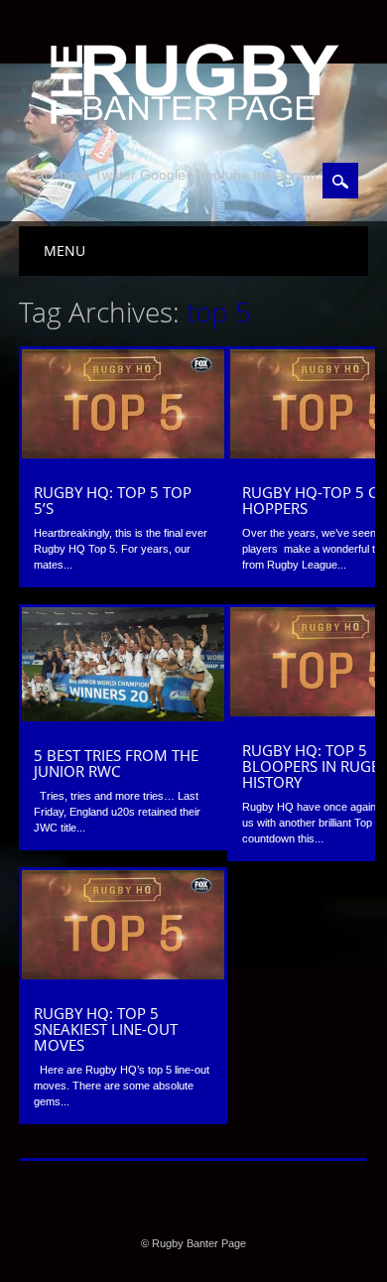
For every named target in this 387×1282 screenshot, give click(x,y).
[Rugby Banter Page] (193, 126)
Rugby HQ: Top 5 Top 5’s (113, 500)
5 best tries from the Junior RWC (116, 763)
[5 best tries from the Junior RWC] (123, 716)
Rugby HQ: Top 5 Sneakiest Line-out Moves (106, 1029)
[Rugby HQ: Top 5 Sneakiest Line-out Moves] (123, 974)
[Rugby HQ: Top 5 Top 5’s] (123, 453)
